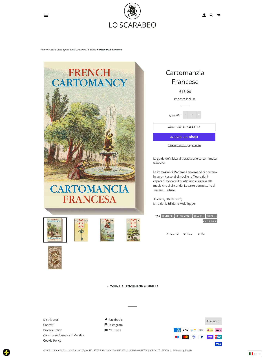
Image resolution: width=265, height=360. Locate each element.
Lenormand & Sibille (86, 49)
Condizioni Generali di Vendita (63, 335)
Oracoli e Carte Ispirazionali (61, 49)
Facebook (115, 320)
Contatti (48, 325)
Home (44, 49)
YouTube (114, 330)
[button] (254, 354)
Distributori (51, 320)
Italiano (212, 321)
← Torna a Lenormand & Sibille (132, 286)
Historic (167, 215)
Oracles (199, 215)
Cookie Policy (52, 341)
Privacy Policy (52, 330)
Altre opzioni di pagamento (184, 145)
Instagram (115, 325)
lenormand (183, 215)
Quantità (174, 115)
